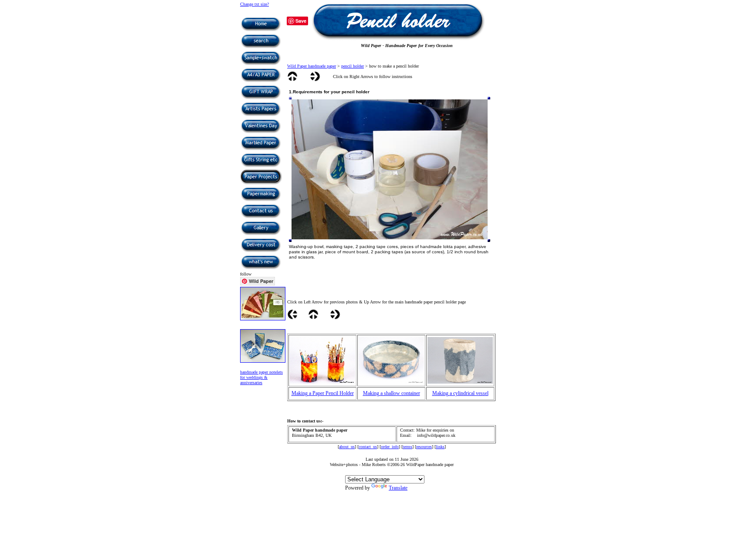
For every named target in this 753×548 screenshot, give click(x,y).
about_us (347, 446)
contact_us (368, 446)
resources (424, 446)
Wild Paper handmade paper (311, 66)
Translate (398, 488)
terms (407, 446)
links (440, 446)
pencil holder (352, 66)
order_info (390, 446)
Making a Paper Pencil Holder (323, 393)
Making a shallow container (391, 393)
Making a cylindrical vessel (460, 393)
